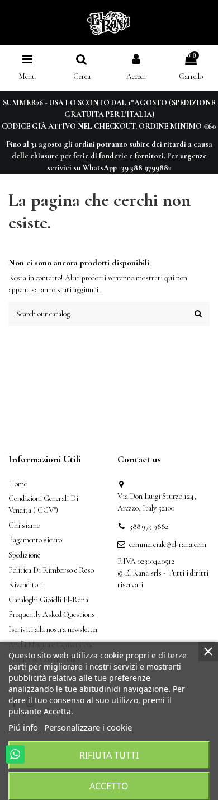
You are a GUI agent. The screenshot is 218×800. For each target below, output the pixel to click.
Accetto (109, 786)
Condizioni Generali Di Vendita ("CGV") (43, 504)
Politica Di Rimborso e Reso (51, 570)
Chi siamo (24, 525)
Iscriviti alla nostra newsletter (53, 629)
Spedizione (24, 555)
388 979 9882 (148, 526)
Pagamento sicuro (35, 540)
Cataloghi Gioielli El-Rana (48, 600)
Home (17, 484)
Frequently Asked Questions (51, 614)
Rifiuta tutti (109, 755)
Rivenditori (25, 585)
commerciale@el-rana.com (167, 544)
